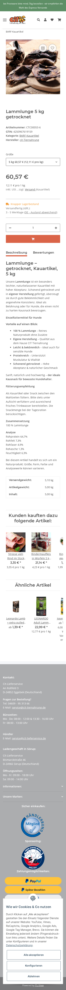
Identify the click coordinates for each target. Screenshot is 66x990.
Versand (30, 189)
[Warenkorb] (59, 20)
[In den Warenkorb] (33, 239)
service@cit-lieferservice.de (29, 738)
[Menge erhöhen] (56, 228)
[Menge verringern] (10, 228)
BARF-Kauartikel (29, 135)
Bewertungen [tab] (43, 252)
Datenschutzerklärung (19, 945)
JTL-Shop (39, 985)
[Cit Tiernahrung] (18, 19)
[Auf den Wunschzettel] (52, 48)
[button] (39, 20)
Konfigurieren (33, 965)
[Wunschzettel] (52, 20)
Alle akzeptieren (34, 954)
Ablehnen (34, 976)
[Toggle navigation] (5, 17)
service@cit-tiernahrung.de (29, 707)
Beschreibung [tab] (16, 252)
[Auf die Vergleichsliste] (43, 48)
